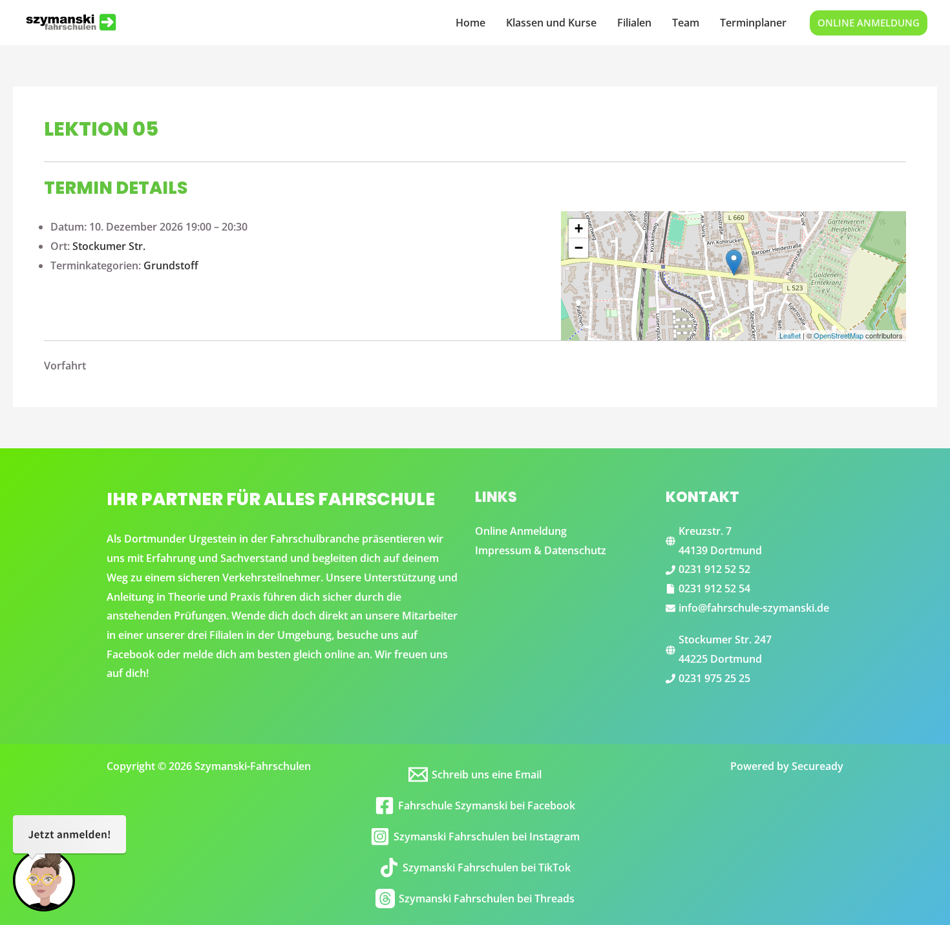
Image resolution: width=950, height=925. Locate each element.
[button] (868, 23)
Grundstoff (170, 265)
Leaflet (790, 335)
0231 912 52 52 (714, 569)
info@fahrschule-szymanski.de (754, 608)
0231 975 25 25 (714, 678)
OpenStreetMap (838, 335)
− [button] (579, 248)
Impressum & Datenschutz (540, 550)
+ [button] (579, 228)
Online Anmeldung (521, 531)
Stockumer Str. (108, 246)
